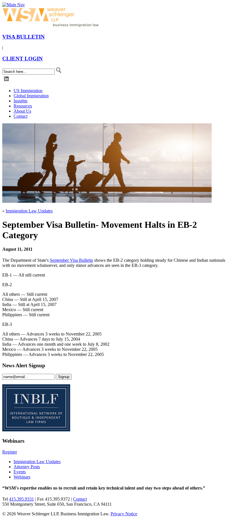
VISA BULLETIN (23, 37)
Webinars (22, 476)
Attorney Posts (27, 466)
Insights (20, 100)
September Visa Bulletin (71, 260)
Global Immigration (31, 95)
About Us (22, 111)
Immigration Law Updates (29, 210)
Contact (20, 116)
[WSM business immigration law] (51, 25)
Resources (23, 106)
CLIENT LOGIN (22, 59)
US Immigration (28, 90)
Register (9, 452)
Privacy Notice (124, 513)
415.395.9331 (21, 499)
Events (20, 471)
